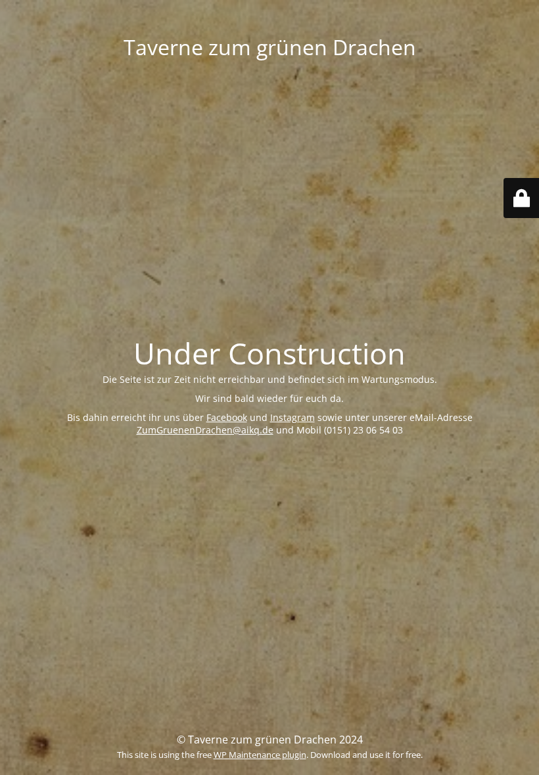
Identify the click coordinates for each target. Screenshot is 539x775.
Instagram (292, 417)
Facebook (226, 417)
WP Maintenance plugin (260, 755)
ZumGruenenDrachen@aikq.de (205, 430)
